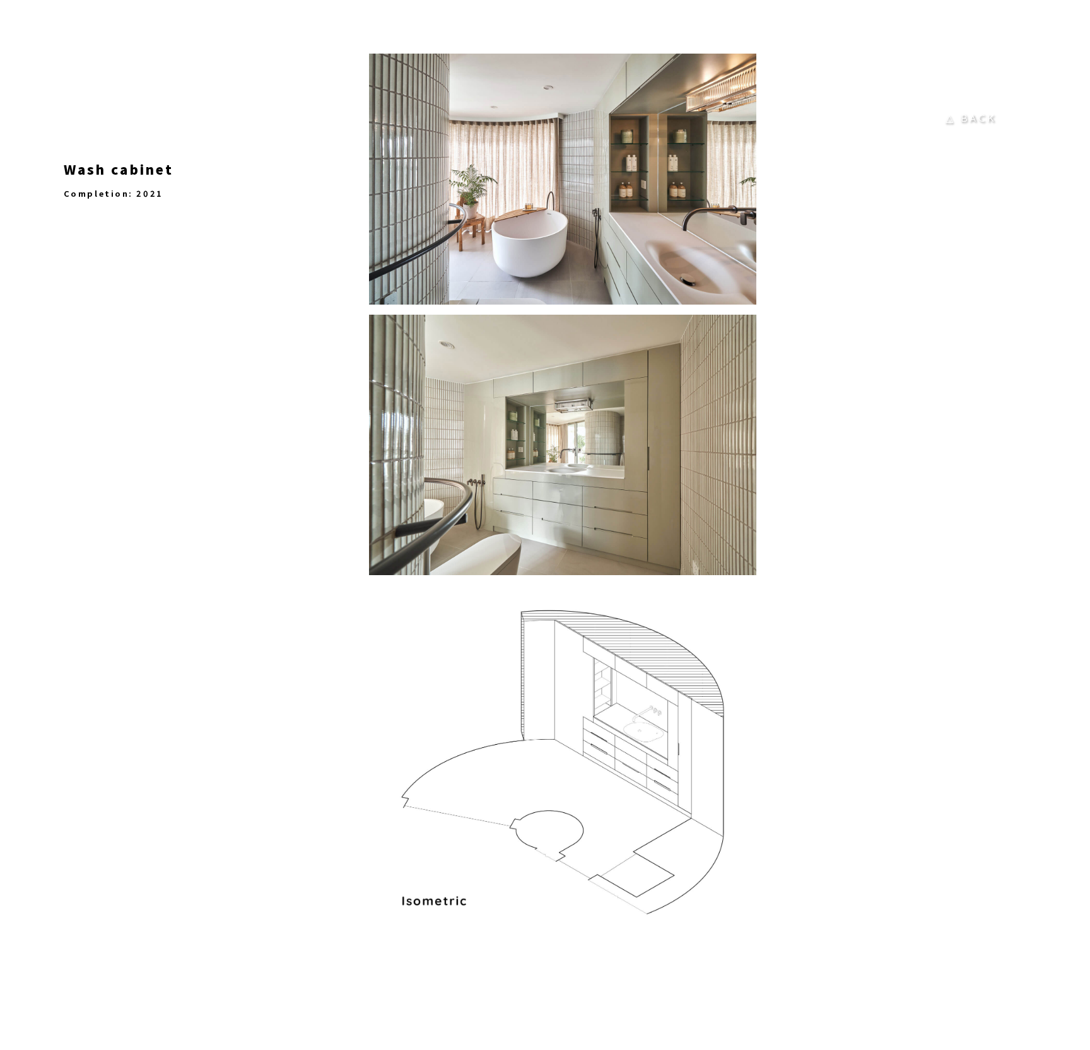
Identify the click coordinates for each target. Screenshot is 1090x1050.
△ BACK (971, 118)
